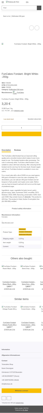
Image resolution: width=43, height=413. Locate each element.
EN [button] (27, 2)
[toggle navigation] (3, 1)
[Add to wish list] (37, 28)
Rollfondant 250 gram (16, 89)
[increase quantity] (39, 128)
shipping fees (20, 403)
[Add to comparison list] (31, 28)
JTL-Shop (25, 410)
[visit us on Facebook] (4, 398)
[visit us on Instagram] (9, 398)
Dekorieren (22, 229)
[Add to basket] (3, 23)
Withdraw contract (21, 390)
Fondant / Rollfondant (25, 231)
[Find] (39, 8)
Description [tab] (6, 150)
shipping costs (19, 110)
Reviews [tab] (17, 150)
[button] (33, 2)
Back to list (6, 16)
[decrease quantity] (4, 128)
